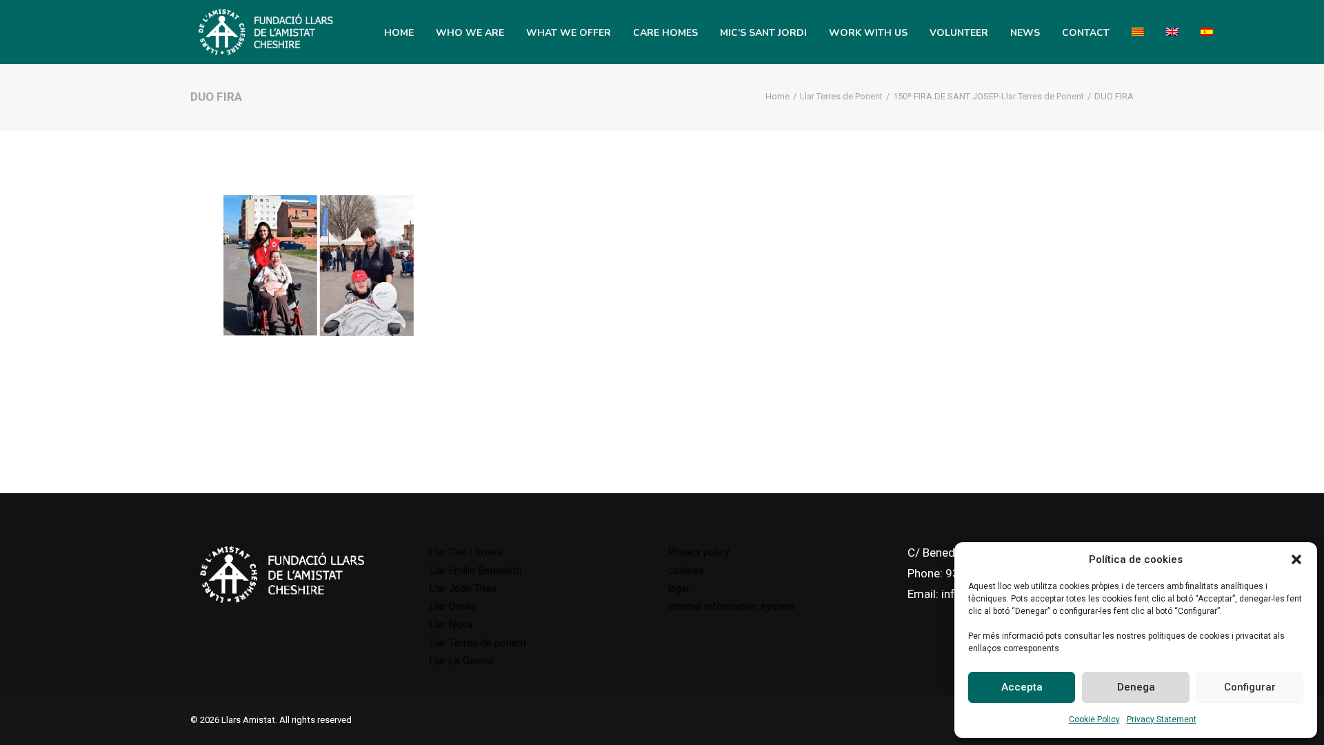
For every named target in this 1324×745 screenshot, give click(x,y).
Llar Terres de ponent (478, 643)
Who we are (470, 32)
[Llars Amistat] (265, 31)
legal (678, 588)
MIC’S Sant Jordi (763, 32)
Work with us (868, 32)
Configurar (1250, 687)
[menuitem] (398, 33)
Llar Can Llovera (466, 552)
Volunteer (959, 32)
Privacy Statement (1161, 719)
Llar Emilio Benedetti (475, 570)
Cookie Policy (1094, 719)
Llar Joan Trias (463, 588)
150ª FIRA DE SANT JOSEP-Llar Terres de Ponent (988, 96)
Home (399, 32)
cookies (686, 570)
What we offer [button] (568, 32)
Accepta (1022, 687)
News (1025, 32)
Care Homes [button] (665, 32)
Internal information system (731, 606)
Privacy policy (699, 552)
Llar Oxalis (453, 606)
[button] (1296, 559)
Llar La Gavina (461, 661)
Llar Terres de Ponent (841, 96)
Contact (1086, 32)
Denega (1136, 687)
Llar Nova (451, 624)
